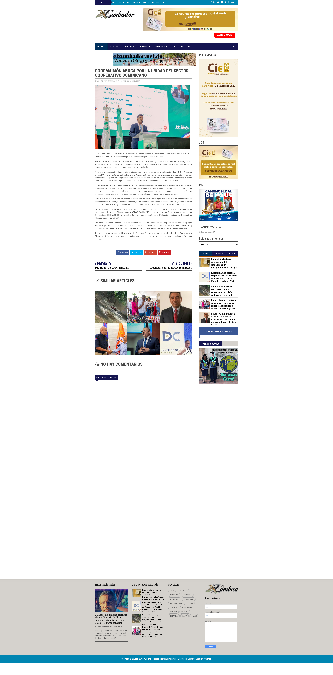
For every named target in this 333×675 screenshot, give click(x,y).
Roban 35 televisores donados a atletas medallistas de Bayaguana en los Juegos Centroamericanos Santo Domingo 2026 (144, 2)
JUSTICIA (173, 608)
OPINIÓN (173, 612)
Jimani (190, 603)
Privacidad (160, 46)
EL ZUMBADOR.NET (144, 659)
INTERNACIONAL (176, 603)
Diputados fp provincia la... (112, 267)
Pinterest (165, 252)
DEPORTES (174, 595)
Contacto (145, 46)
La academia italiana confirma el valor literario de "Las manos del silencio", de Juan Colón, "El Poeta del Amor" (111, 618)
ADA (172, 591)
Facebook (123, 252)
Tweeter (138, 252)
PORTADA (174, 616)
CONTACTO (183, 591)
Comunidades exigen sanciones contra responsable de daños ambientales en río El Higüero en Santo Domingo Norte (216, 293)
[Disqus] (145, 470)
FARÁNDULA (188, 599)
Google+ (151, 252)
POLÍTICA (184, 612)
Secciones (129, 46)
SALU (184, 616)
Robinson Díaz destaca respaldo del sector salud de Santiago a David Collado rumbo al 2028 (224, 277)
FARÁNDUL (174, 599)
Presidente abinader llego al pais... (171, 267)
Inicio (102, 46)
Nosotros (185, 46)
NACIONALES (187, 608)
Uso (173, 46)
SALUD (194, 616)
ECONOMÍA (187, 595)
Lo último (114, 46)
